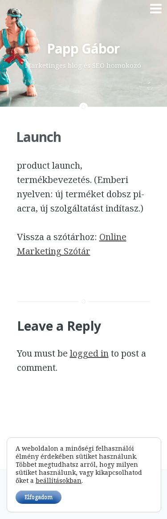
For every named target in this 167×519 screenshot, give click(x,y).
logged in (89, 353)
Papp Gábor (83, 48)
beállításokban (58, 481)
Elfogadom (38, 497)
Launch (38, 137)
